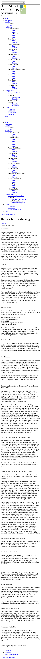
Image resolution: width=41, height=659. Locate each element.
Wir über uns (8, 20)
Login (6, 116)
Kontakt (7, 107)
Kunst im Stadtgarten (15, 104)
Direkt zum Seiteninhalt (8, 214)
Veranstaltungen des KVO (16, 196)
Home (6, 18)
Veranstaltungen (9, 90)
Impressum (11, 111)
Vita (13, 30)
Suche (22, 2)
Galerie (14, 32)
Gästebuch (11, 109)
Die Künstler (8, 27)
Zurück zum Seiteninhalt (8, 657)
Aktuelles (7, 22)
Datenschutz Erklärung (12, 113)
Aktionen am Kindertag (16, 98)
